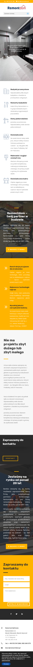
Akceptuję (6, 664)
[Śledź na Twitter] (16, 613)
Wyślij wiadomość (18, 604)
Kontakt (10, 458)
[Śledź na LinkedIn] (22, 613)
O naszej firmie (16, 249)
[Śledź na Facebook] (11, 613)
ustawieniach (6, 660)
